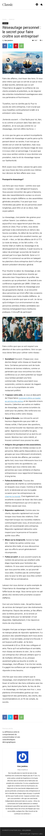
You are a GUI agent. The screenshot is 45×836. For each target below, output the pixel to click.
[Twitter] (10, 45)
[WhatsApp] (21, 45)
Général (11, 19)
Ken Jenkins (9, 40)
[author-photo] (22, 763)
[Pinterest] (15, 45)
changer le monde (12, 496)
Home (4, 19)
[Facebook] (4, 45)
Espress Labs (37, 833)
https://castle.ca (22, 770)
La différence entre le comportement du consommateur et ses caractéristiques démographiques (11, 737)
